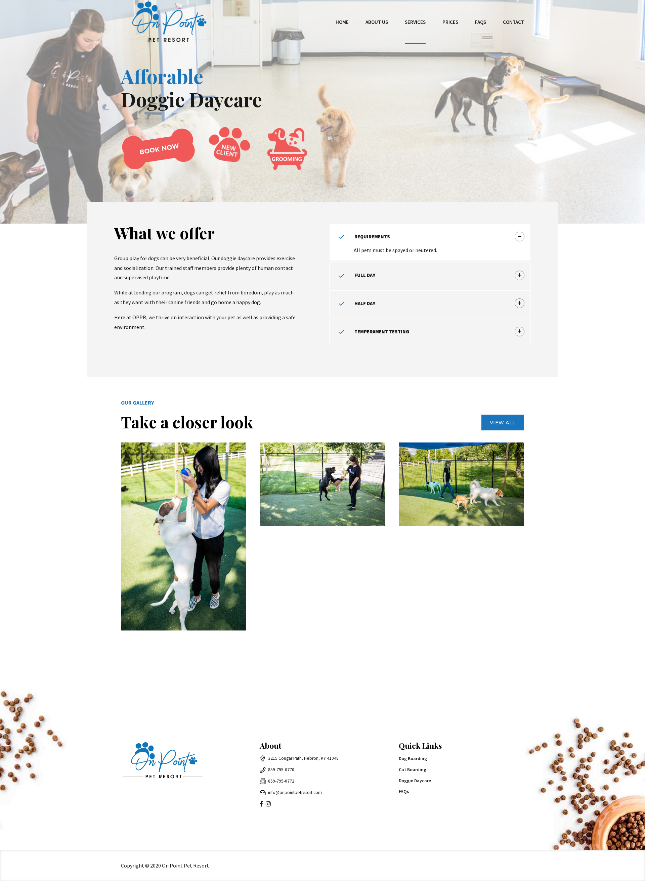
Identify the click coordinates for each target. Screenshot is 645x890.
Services (415, 22)
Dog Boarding (413, 758)
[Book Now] (159, 149)
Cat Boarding (412, 769)
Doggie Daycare (415, 781)
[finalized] (288, 154)
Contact (513, 22)
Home (342, 22)
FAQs (480, 22)
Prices (450, 22)
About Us (377, 22)
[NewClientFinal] (229, 154)
